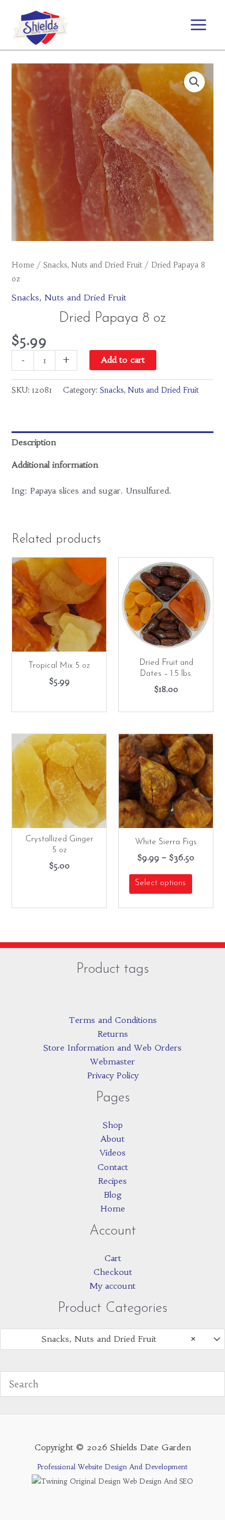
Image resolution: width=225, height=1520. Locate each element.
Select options (160, 883)
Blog (113, 1195)
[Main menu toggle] (198, 25)
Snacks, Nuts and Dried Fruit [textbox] (119, 1339)
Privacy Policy (112, 1075)
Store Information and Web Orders (112, 1048)
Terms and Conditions (113, 1020)
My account (112, 1286)
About (112, 1139)
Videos (113, 1152)
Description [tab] (34, 442)
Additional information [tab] (55, 465)
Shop (113, 1125)
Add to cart (123, 360)
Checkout (112, 1272)
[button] (194, 82)
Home (23, 265)
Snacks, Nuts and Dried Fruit (92, 265)
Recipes (112, 1181)
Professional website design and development (112, 1466)
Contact (112, 1167)
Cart (112, 1258)
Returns (112, 1034)
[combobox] (112, 1339)
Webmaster (112, 1061)
